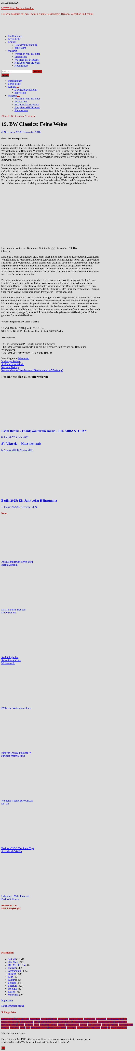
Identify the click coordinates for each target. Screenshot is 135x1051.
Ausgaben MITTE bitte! (27, 62)
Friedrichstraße (65, 1022)
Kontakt (12, 42)
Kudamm (29, 1024)
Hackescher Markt (106, 1022)
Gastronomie (17, 116)
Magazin (12, 50)
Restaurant (14, 1027)
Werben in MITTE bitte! (27, 53)
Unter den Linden (119, 1027)
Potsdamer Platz (126, 1024)
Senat (22, 1027)
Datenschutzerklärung (25, 44)
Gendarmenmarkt (80, 1022)
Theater (104, 1027)
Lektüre (12, 982)
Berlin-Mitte (14, 39)
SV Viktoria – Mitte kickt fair (21, 443)
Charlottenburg (26, 1022)
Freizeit (12, 968)
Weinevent (23, 358)
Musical (83, 1024)
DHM (36, 1022)
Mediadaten (20, 56)
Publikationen (15, 36)
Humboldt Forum (9, 1024)
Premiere (5, 1027)
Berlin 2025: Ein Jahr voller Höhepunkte (29, 500)
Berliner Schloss (76, 1019)
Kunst (36, 1024)
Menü (5, 75)
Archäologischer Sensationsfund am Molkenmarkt (11, 660)
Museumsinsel (72, 1024)
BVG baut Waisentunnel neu (16, 708)
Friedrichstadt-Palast (48, 1022)
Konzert (20, 1024)
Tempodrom (94, 1027)
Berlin (54, 1019)
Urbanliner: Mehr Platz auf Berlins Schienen (15, 897)
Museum (62, 1024)
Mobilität (12, 988)
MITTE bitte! (51, 1024)
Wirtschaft (13, 994)
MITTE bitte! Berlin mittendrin (17, 8)
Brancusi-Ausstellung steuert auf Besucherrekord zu (16, 754)
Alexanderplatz (22, 1019)
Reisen (11, 991)
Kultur (11, 979)
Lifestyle (30, 116)
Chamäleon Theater (10, 1022)
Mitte (42, 1024)
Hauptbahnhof (120, 1022)
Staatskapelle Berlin (57, 1027)
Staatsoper (71, 1027)
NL (116, 1024)
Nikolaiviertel (108, 1024)
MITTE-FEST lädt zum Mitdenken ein (13, 611)
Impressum (20, 47)
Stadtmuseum (83, 1027)
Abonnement (21, 65)
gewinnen (92, 1022)
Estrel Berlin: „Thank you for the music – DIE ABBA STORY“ (44, 431)
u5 (109, 1027)
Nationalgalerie (94, 1024)
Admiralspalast (8, 1019)
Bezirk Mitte (89, 1019)
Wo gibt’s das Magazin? (26, 59)
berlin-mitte (63, 1019)
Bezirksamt (101, 1019)
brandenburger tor (115, 1019)
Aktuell (5, 116)
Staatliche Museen (39, 1027)
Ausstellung (35, 1019)
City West (13, 962)
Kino (10, 976)
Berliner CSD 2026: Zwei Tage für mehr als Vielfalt (17, 850)
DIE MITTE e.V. (17, 965)
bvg (125, 1019)
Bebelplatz (46, 1019)
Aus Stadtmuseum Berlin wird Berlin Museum (17, 563)
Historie (12, 973)
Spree (28, 1027)
